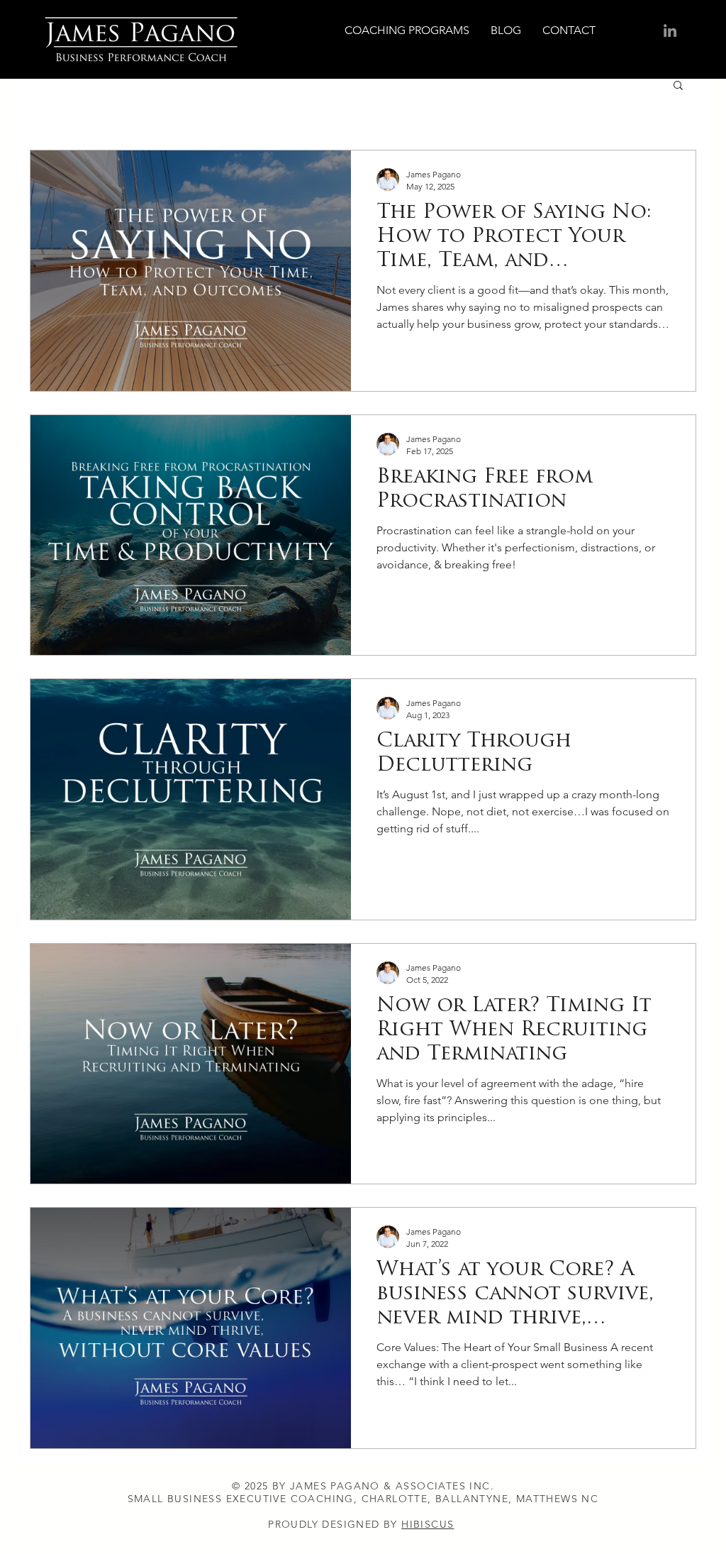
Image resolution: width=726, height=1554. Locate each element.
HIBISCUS (427, 1524)
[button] (678, 86)
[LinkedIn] (670, 30)
